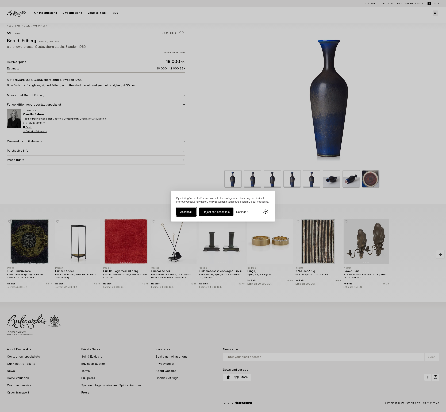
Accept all (186, 212)
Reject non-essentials (216, 212)
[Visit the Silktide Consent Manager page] (265, 211)
